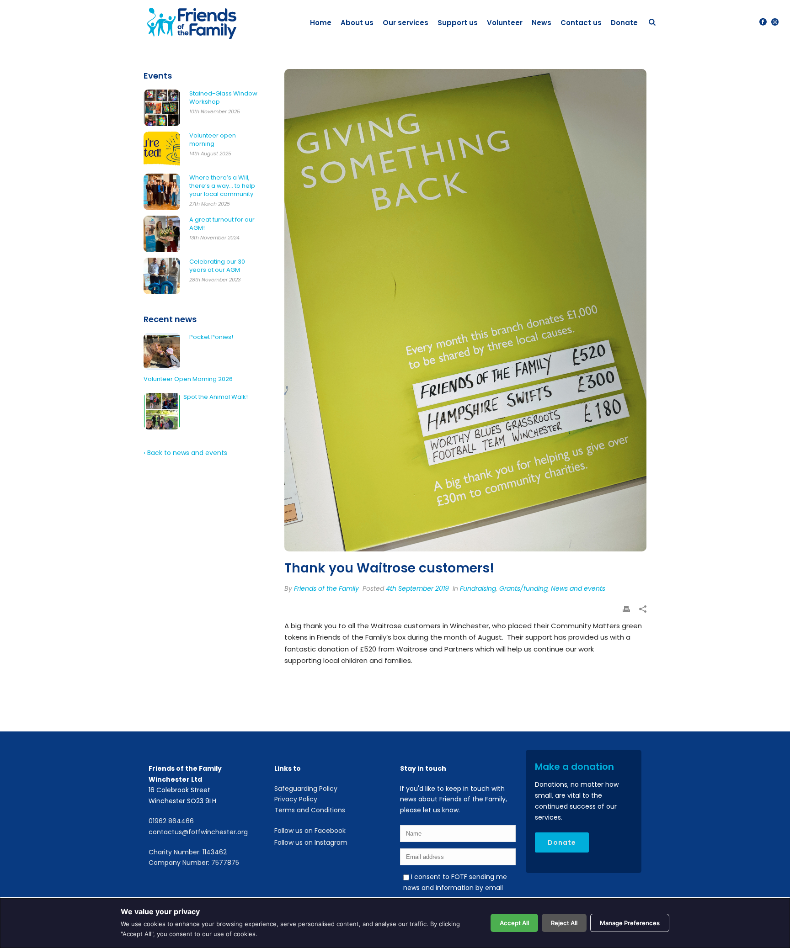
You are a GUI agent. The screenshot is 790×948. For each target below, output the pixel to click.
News (541, 22)
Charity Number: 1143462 (188, 852)
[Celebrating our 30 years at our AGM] (162, 276)
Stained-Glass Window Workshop (223, 98)
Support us (458, 22)
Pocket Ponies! (211, 337)
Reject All (564, 923)
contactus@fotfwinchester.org (198, 832)
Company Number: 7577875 (194, 862)
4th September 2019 (417, 588)
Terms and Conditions (309, 810)
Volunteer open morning (212, 140)
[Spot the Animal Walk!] (162, 411)
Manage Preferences (630, 923)
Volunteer (505, 22)
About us (357, 22)
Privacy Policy (295, 799)
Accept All (514, 923)
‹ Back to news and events (185, 452)
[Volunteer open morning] (162, 150)
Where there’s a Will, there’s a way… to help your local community (222, 186)
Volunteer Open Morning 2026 (188, 379)
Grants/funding (523, 588)
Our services (405, 22)
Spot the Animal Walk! (215, 397)
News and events (578, 588)
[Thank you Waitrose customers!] (465, 310)
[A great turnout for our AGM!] (162, 234)
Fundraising (478, 588)
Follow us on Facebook (310, 830)
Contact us (581, 22)
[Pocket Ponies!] (162, 351)
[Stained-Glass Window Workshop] (162, 108)
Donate (624, 22)
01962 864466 (171, 821)
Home (320, 22)
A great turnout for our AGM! (222, 224)
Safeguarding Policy (305, 788)
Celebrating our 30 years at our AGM (217, 266)
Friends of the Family (326, 588)
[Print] (626, 609)
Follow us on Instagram (310, 842)
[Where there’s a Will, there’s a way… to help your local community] (162, 192)
